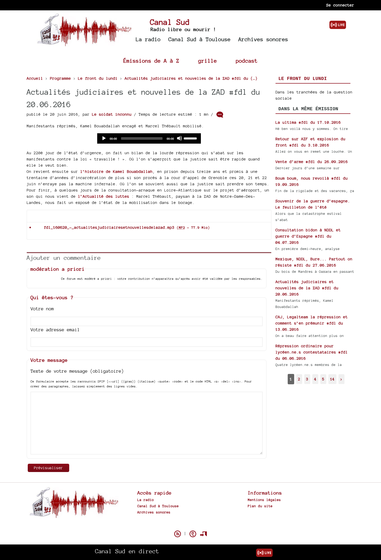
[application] (149, 138)
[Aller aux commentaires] (220, 114)
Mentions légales (264, 500)
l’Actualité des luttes (103, 196)
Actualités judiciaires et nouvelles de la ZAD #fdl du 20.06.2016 (307, 287)
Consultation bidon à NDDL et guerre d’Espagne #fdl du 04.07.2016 (308, 236)
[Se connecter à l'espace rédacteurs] (203, 534)
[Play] (103, 138)
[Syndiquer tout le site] (177, 534)
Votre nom (42, 308)
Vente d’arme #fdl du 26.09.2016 (312, 161)
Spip (190, 525)
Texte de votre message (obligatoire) (77, 371)
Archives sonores (263, 39)
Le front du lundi (302, 78)
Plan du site (260, 506)
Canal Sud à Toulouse (199, 39)
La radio (148, 39)
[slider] (191, 138)
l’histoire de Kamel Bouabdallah (116, 171)
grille (207, 60)
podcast (247, 60)
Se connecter (340, 5)
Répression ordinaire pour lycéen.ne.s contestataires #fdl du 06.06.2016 (312, 352)
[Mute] (179, 138)
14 (332, 379)
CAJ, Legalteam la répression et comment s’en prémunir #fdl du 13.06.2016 (312, 323)
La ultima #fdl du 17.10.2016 (308, 122)
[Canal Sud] (84, 44)
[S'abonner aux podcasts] (193, 534)
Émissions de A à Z (151, 60)
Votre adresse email (55, 329)
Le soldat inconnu (112, 114)
